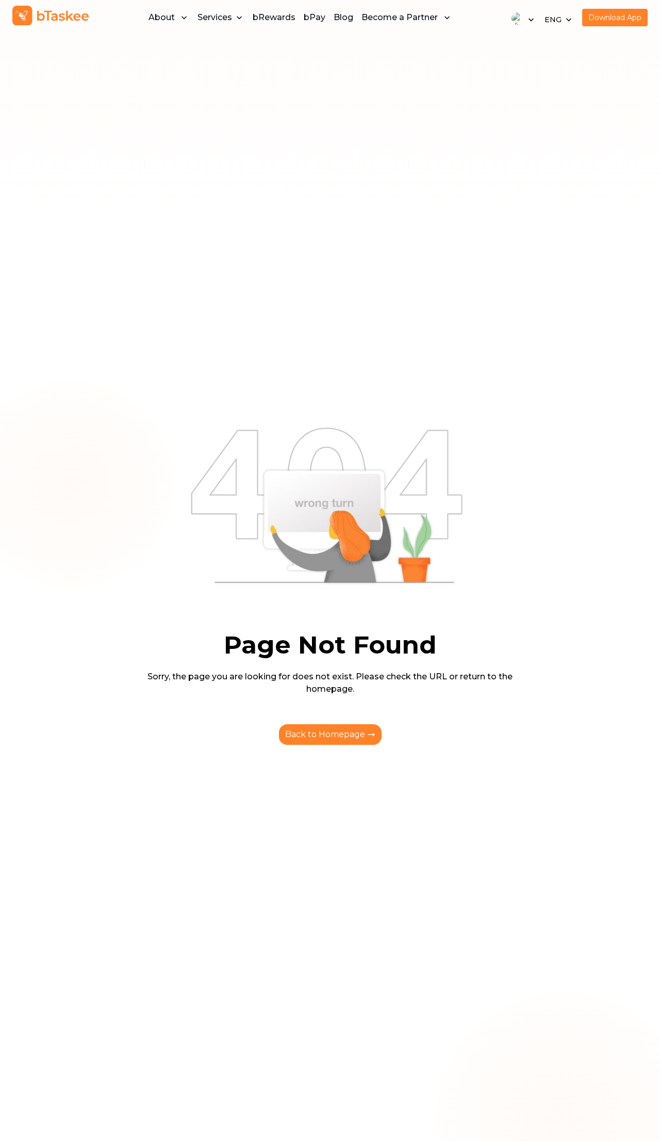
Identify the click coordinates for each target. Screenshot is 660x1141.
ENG (553, 19)
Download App (614, 17)
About (161, 17)
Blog (343, 17)
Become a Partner (399, 17)
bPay (314, 17)
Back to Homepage (325, 734)
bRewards (274, 17)
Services (214, 17)
